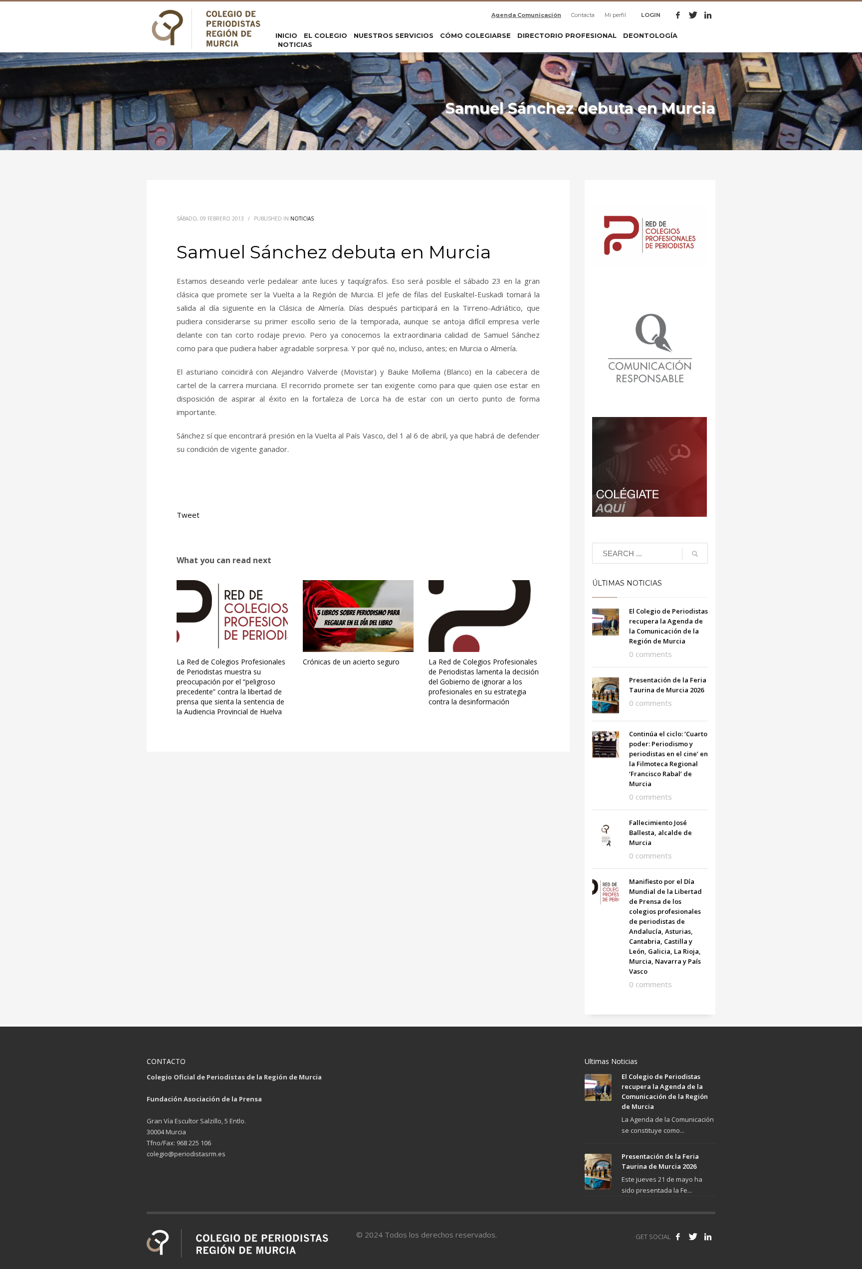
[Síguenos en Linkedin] (707, 1236)
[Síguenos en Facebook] (677, 1236)
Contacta (583, 14)
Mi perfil (615, 14)
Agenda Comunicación (526, 14)
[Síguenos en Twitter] (692, 1236)
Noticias (302, 218)
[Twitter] (692, 14)
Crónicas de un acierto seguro (351, 661)
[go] (695, 553)
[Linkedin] (707, 14)
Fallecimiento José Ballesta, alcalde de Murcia (660, 832)
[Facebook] (677, 14)
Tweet (188, 515)
